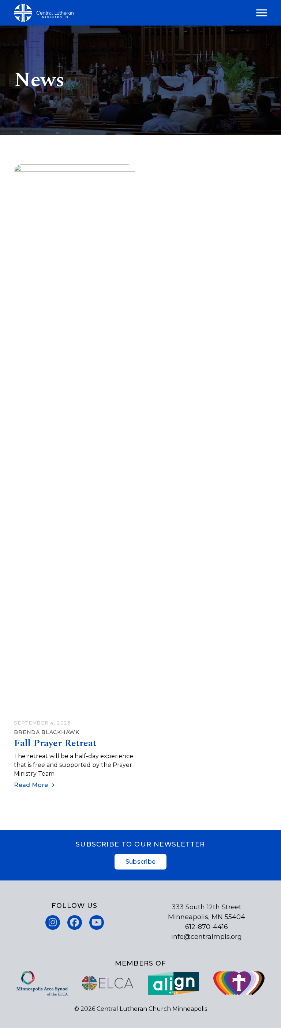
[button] (261, 12)
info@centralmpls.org (206, 937)
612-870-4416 (206, 927)
